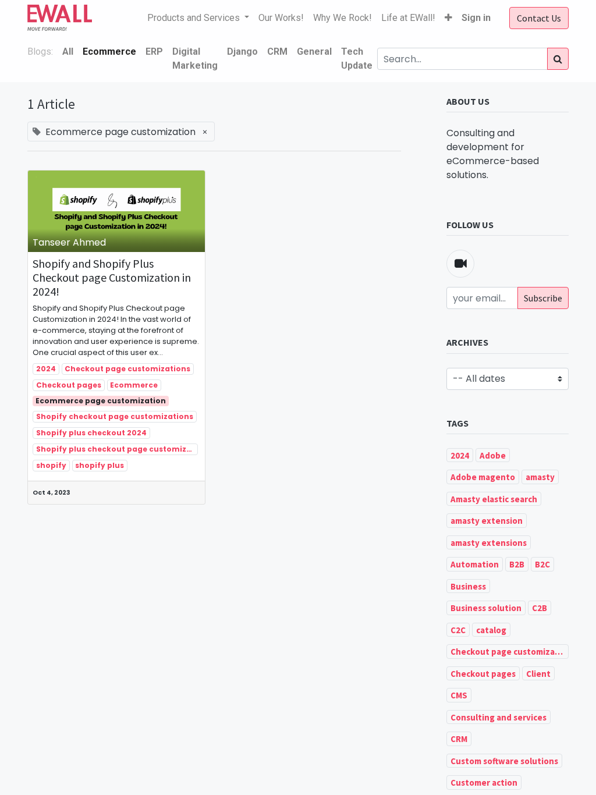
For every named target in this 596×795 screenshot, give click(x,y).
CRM (458, 738)
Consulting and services (498, 717)
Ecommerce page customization (101, 401)
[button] (448, 18)
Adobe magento (482, 476)
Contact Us (539, 18)
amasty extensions (488, 542)
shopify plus (99, 465)
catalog (491, 630)
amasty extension (486, 520)
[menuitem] (281, 18)
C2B (539, 607)
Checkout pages (68, 385)
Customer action (483, 782)
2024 (46, 369)
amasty (540, 476)
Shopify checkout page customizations (114, 416)
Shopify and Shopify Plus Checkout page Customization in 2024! (112, 278)
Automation (474, 564)
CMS (458, 695)
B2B (516, 564)
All (67, 51)
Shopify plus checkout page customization (117, 449)
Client (538, 673)
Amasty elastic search (493, 499)
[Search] (558, 59)
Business (468, 586)
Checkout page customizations (127, 369)
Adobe (493, 455)
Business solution (486, 607)
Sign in (476, 17)
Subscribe (543, 298)
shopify (51, 465)
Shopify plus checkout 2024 (91, 433)
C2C (458, 630)
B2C (542, 564)
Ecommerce (134, 385)
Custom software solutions (504, 760)
